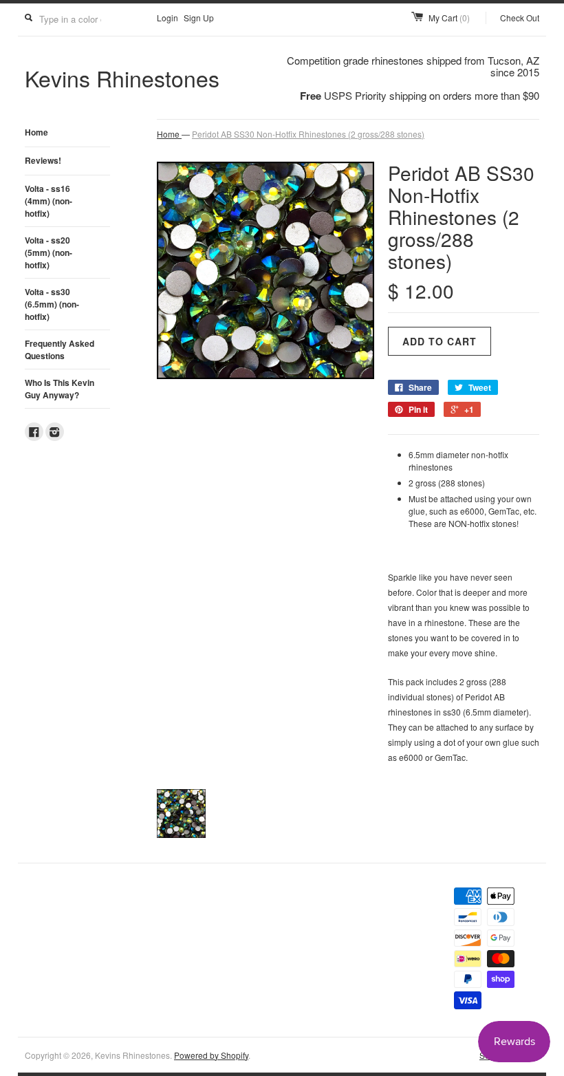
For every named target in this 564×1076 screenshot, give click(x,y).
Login (167, 17)
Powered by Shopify (211, 1055)
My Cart (449, 17)
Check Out (519, 17)
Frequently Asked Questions (59, 349)
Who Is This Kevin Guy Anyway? (59, 388)
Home (36, 132)
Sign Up (199, 17)
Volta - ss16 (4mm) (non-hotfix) (48, 200)
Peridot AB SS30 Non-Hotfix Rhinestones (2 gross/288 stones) (308, 134)
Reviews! (43, 160)
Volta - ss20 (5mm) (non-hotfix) (48, 252)
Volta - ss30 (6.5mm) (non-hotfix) (52, 304)
